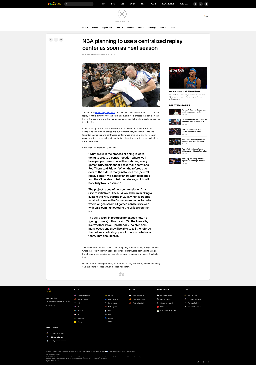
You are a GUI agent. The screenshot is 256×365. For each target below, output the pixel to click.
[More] (195, 4)
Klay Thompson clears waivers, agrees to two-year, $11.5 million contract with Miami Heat (194, 140)
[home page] (54, 4)
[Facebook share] (51, 40)
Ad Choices (92, 351)
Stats (162, 28)
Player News (107, 28)
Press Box (85, 351)
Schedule (84, 28)
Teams (118, 28)
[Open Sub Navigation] (106, 3)
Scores (95, 28)
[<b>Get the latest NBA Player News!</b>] (188, 78)
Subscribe (50, 305)
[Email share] (61, 40)
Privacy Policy (100, 351)
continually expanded (105, 112)
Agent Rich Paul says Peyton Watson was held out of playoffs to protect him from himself (194, 150)
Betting (140, 28)
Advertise (48, 351)
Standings (152, 28)
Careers (55, 351)
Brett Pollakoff (88, 54)
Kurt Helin (184, 114)
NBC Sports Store (76, 351)
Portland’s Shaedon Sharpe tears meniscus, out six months (194, 111)
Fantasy (130, 28)
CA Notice (122, 351)
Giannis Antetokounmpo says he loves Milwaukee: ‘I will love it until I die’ (194, 121)
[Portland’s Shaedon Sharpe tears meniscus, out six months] (175, 112)
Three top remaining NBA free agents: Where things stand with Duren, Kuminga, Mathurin (194, 160)
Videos (172, 28)
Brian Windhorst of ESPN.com (101, 148)
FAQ (70, 351)
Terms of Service (130, 351)
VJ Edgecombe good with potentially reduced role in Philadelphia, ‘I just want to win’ (193, 130)
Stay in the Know (52, 298)
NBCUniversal (57, 354)
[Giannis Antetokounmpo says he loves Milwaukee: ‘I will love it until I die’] (175, 122)
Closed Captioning (63, 351)
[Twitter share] (56, 40)
